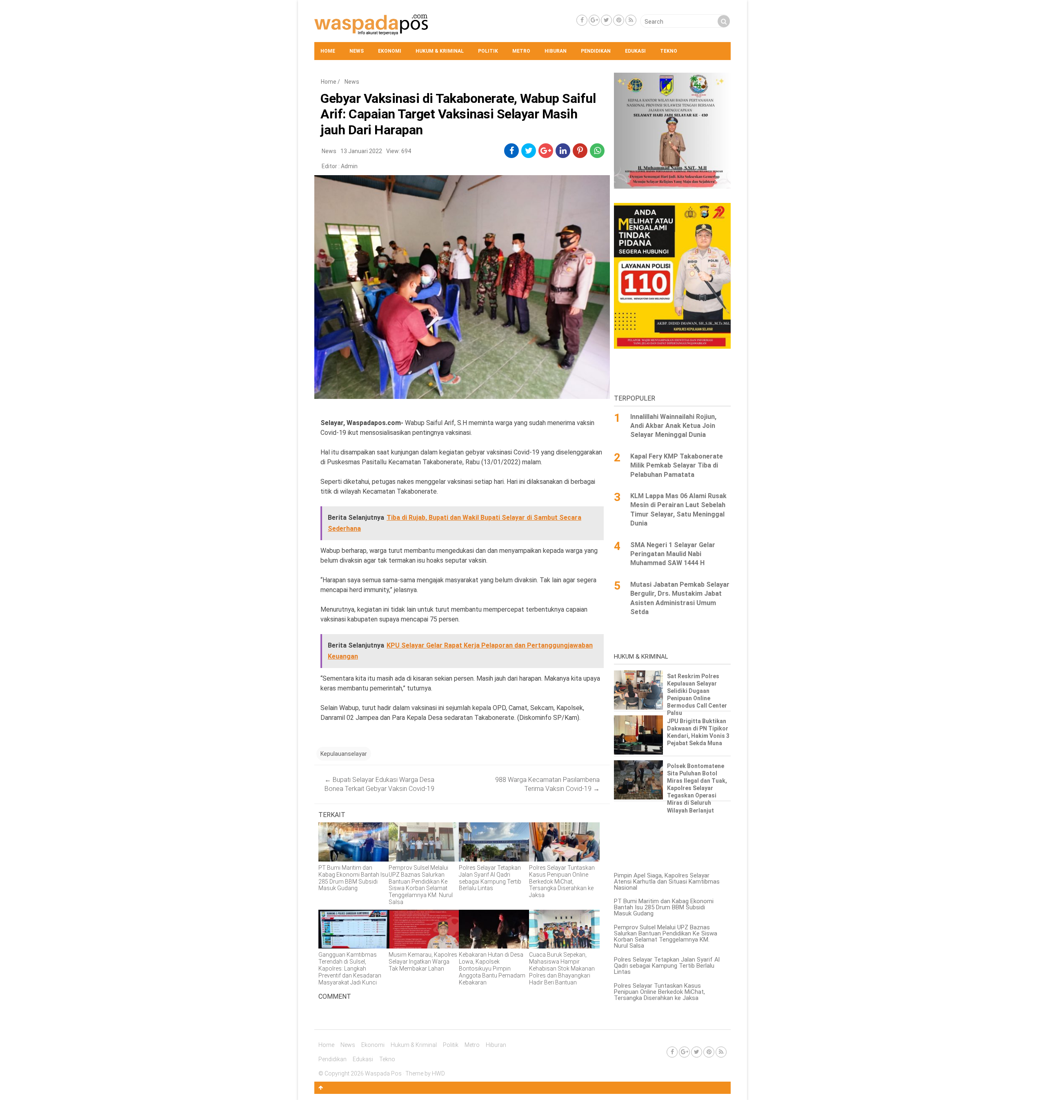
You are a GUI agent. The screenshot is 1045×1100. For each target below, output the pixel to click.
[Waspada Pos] (371, 33)
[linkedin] (563, 151)
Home (327, 51)
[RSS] (630, 20)
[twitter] (529, 151)
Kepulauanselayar (343, 753)
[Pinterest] (618, 20)
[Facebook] (581, 20)
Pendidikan (596, 51)
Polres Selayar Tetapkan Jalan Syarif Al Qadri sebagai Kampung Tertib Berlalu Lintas (667, 965)
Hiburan (556, 51)
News (356, 51)
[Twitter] (606, 20)
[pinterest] (580, 151)
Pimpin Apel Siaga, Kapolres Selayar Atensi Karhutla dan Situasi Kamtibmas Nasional (667, 881)
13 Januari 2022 (361, 151)
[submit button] (724, 21)
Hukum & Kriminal (440, 51)
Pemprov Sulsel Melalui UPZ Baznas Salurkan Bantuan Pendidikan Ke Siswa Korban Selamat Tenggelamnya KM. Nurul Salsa (665, 936)
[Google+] (594, 20)
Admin (349, 166)
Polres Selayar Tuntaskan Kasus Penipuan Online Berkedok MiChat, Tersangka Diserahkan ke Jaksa (659, 992)
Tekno (668, 51)
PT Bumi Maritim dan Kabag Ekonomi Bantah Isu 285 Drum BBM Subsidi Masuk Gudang (664, 907)
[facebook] (511, 151)
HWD (438, 1073)
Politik (488, 51)
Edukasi (635, 51)
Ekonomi (389, 51)
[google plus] (545, 151)
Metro (521, 51)
